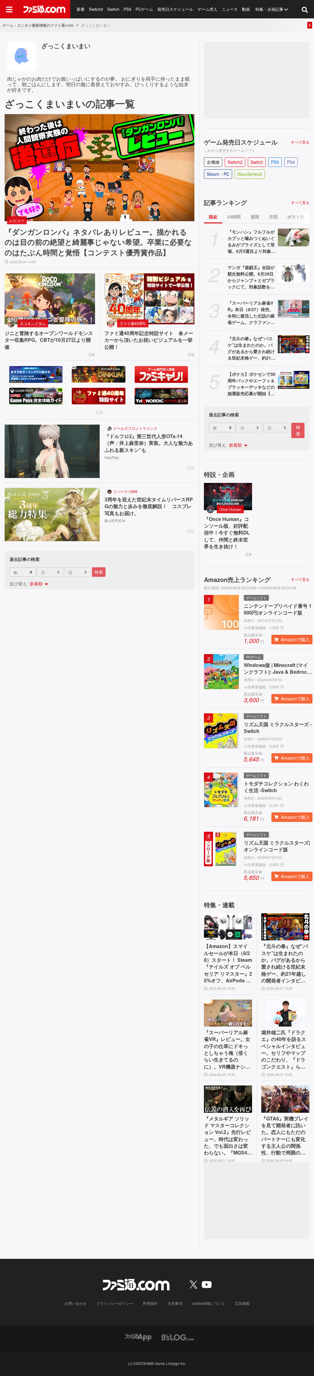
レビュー (17, 220)
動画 (246, 9)
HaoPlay (112, 457)
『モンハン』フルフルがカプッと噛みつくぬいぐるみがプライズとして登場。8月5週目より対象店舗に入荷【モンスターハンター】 (251, 241)
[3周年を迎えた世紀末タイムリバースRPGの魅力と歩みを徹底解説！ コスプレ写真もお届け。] (52, 514)
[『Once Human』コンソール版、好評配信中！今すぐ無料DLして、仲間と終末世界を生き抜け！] (228, 496)
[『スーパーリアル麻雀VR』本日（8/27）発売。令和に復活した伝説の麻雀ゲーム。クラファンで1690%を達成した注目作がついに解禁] (293, 309)
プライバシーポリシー (114, 1303)
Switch (113, 9)
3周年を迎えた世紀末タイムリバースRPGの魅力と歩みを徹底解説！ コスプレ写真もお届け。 (149, 506)
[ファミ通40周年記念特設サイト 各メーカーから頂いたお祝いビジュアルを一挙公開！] (149, 298)
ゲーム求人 (207, 9)
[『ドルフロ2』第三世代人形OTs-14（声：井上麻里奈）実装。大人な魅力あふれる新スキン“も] (52, 451)
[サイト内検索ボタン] (305, 9)
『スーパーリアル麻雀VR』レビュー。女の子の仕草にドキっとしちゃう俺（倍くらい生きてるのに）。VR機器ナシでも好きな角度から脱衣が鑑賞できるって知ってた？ (227, 1049)
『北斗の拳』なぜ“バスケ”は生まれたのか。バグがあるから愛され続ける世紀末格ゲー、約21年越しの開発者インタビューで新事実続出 (251, 348)
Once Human (230, 509)
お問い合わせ (75, 1303)
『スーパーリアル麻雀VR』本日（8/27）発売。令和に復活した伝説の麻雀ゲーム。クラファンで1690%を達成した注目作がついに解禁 (251, 313)
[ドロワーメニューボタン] (9, 9)
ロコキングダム (33, 323)
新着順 (36, 583)
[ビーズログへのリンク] (178, 1336)
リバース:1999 (125, 491)
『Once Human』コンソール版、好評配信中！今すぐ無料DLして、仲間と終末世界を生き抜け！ (227, 533)
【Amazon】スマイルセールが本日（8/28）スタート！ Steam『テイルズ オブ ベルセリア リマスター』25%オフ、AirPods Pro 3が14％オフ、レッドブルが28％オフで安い (228, 963)
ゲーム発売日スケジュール (241, 142)
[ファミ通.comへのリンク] (44, 9)
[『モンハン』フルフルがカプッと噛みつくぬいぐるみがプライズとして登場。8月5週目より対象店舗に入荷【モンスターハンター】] (293, 237)
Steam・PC (218, 174)
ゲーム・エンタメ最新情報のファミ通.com (38, 25)
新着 (81, 9)
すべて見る (300, 142)
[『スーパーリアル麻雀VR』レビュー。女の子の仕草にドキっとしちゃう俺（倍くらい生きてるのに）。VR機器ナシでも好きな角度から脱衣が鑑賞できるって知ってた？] (228, 1013)
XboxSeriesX (249, 174)
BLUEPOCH (115, 520)
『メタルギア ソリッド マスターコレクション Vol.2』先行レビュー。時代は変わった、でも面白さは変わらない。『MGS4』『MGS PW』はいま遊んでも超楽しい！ (228, 1135)
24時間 (234, 217)
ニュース (230, 9)
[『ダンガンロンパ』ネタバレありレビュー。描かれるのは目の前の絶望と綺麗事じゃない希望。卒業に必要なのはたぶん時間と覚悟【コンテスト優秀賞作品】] (99, 167)
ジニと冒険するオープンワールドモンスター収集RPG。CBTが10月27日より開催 (49, 340)
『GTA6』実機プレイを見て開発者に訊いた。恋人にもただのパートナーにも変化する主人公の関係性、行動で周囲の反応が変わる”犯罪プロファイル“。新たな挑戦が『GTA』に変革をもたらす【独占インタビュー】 (284, 1135)
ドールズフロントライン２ (135, 428)
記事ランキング (225, 202)
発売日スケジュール (175, 9)
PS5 (127, 9)
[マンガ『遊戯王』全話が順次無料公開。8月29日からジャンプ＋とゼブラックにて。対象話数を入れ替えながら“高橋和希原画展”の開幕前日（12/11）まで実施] (293, 273)
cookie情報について (208, 1303)
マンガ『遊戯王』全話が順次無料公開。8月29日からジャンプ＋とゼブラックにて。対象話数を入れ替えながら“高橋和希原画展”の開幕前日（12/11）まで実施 (251, 277)
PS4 (291, 162)
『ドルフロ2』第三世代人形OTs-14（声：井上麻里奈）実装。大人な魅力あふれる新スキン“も (149, 443)
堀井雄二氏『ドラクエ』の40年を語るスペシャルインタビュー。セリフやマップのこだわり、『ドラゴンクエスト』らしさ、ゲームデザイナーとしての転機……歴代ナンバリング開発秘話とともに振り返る (283, 1049)
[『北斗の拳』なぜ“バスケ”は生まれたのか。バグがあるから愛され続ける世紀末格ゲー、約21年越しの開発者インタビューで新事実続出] (293, 344)
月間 (273, 217)
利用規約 (150, 1303)
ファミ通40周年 (133, 323)
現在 (213, 217)
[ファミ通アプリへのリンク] (138, 1336)
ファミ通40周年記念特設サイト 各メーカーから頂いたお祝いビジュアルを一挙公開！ (148, 340)
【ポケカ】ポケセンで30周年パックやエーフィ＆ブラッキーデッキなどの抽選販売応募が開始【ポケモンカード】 (251, 384)
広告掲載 (242, 1303)
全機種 (213, 162)
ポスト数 (295, 217)
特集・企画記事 (269, 9)
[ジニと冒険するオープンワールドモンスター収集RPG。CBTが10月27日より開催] (50, 298)
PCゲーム (144, 9)
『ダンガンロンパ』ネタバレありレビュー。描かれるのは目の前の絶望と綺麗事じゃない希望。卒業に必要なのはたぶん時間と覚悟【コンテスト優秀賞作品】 (98, 242)
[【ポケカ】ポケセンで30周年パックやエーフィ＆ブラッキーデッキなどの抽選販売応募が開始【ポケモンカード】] (293, 380)
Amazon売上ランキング (237, 579)
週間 (255, 217)
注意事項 (174, 1303)
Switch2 (96, 9)
